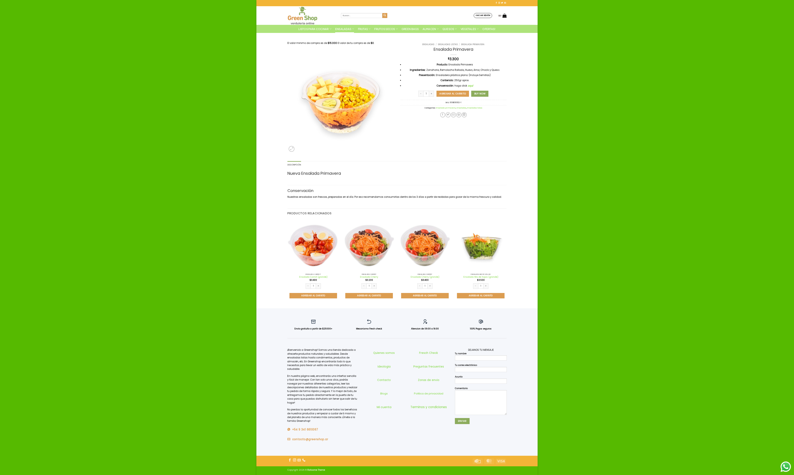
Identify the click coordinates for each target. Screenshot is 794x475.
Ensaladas (343, 29)
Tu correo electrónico (466, 365)
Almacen (429, 29)
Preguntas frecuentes (428, 367)
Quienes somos (384, 353)
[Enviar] (384, 15)
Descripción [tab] (294, 164)
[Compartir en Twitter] (448, 114)
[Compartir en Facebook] (442, 114)
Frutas (363, 29)
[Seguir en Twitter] (502, 3)
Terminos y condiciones (428, 407)
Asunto (459, 376)
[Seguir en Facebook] (496, 3)
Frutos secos (384, 29)
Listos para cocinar (313, 29)
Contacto (384, 380)
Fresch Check (428, 353)
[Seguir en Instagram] (499, 3)
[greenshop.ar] (311, 15)
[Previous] (288, 263)
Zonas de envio (428, 380)
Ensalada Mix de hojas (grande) (480, 277)
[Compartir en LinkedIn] (464, 114)
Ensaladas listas (448, 44)
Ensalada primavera (472, 44)
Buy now (479, 93)
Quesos (448, 29)
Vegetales (468, 29)
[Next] (506, 263)
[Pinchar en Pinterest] (458, 114)
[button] (483, 15)
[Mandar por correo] (453, 114)
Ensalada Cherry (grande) (425, 277)
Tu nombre (460, 353)
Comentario (461, 388)
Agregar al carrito (452, 93)
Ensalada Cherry (369, 277)
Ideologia (384, 367)
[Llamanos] (303, 460)
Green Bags (410, 29)
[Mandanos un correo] (505, 3)
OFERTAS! (488, 29)
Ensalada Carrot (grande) (313, 277)
